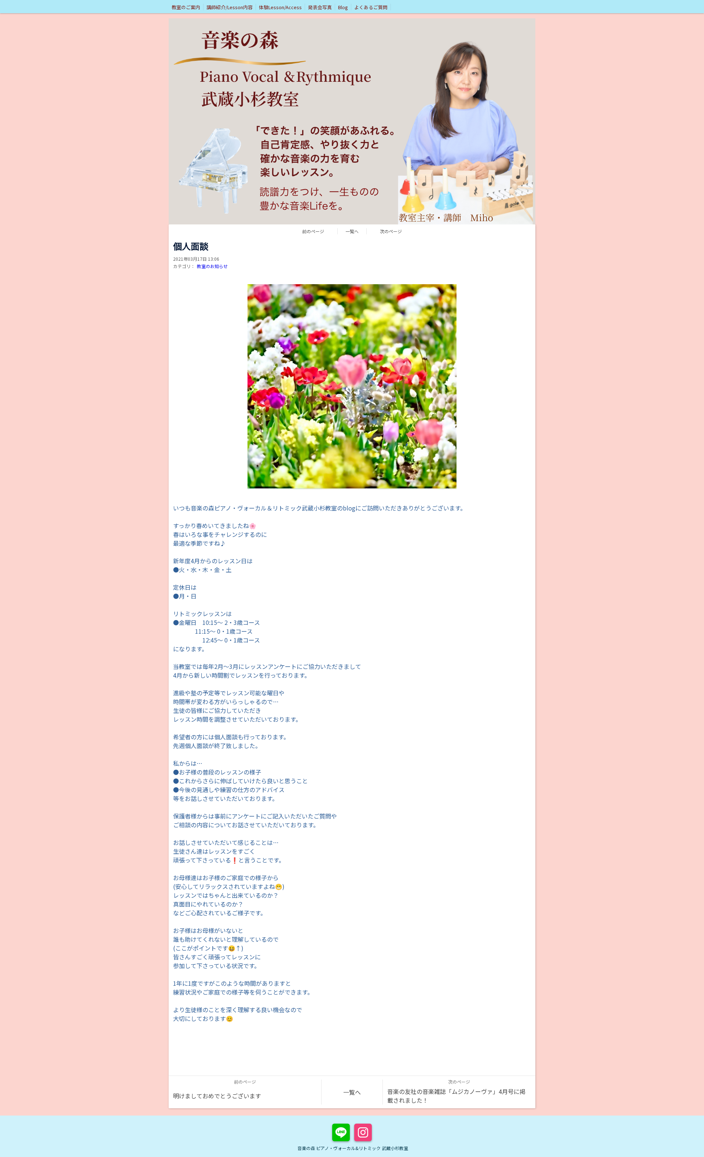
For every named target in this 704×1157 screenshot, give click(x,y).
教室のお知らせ (212, 266)
